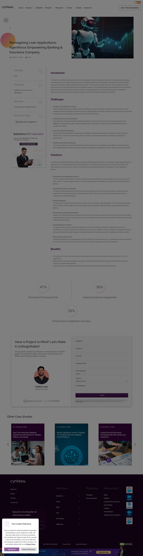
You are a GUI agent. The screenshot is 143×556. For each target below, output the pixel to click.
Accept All (11, 549)
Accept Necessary (28, 549)
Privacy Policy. (31, 544)
